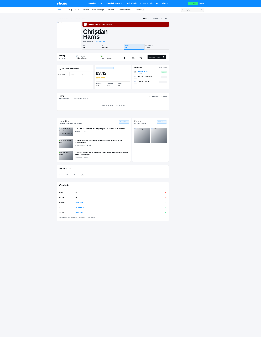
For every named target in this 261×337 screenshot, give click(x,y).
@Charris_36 (80, 207)
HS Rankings (139, 10)
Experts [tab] (164, 96)
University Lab (100, 41)
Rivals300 (110, 10)
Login (201, 3)
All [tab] (149, 96)
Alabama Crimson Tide (145, 76)
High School (131, 3)
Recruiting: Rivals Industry (105, 68)
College (146, 18)
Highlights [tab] (155, 96)
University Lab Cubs (144, 81)
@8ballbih (79, 212)
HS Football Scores (124, 10)
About (164, 3)
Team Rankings (98, 10)
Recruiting (157, 18)
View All (161, 121)
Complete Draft (155, 57)
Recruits (86, 10)
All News (124, 121)
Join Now (193, 3)
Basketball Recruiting (114, 3)
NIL (157, 3)
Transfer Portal (146, 3)
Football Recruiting (95, 3)
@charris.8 (79, 202)
